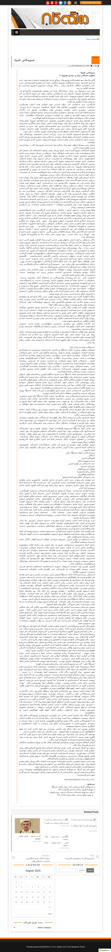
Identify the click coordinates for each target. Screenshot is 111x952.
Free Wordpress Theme (76, 947)
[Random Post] (75, 3)
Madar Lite (61, 947)
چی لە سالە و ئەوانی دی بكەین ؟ (56, 823)
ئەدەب (70, 66)
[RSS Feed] (69, 2)
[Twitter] (60, 2)
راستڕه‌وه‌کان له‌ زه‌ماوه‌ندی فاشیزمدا (79, 858)
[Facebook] (65, 2)
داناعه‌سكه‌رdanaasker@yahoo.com (79, 779)
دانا (94, 66)
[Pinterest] (52, 2)
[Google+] (56, 2)
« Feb (50, 914)
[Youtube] (47, 2)
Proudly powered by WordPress (38, 947)
